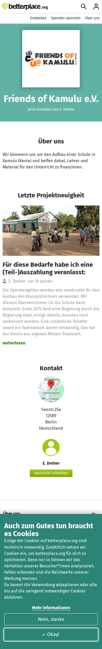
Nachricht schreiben (51, 473)
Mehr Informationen (51, 607)
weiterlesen (14, 343)
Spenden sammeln (66, 18)
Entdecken (38, 18)
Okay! (53, 634)
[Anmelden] (96, 6)
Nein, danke (51, 619)
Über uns (92, 18)
